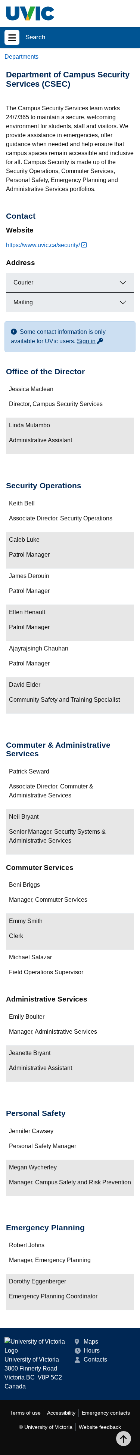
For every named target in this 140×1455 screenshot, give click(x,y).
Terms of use (25, 1413)
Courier (23, 282)
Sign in (90, 341)
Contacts (95, 1359)
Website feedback (100, 1427)
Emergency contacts (106, 1413)
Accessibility (61, 1413)
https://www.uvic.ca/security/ (43, 245)
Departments (21, 56)
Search (35, 37)
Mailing (23, 302)
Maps (91, 1341)
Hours (92, 1350)
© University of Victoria (45, 1427)
